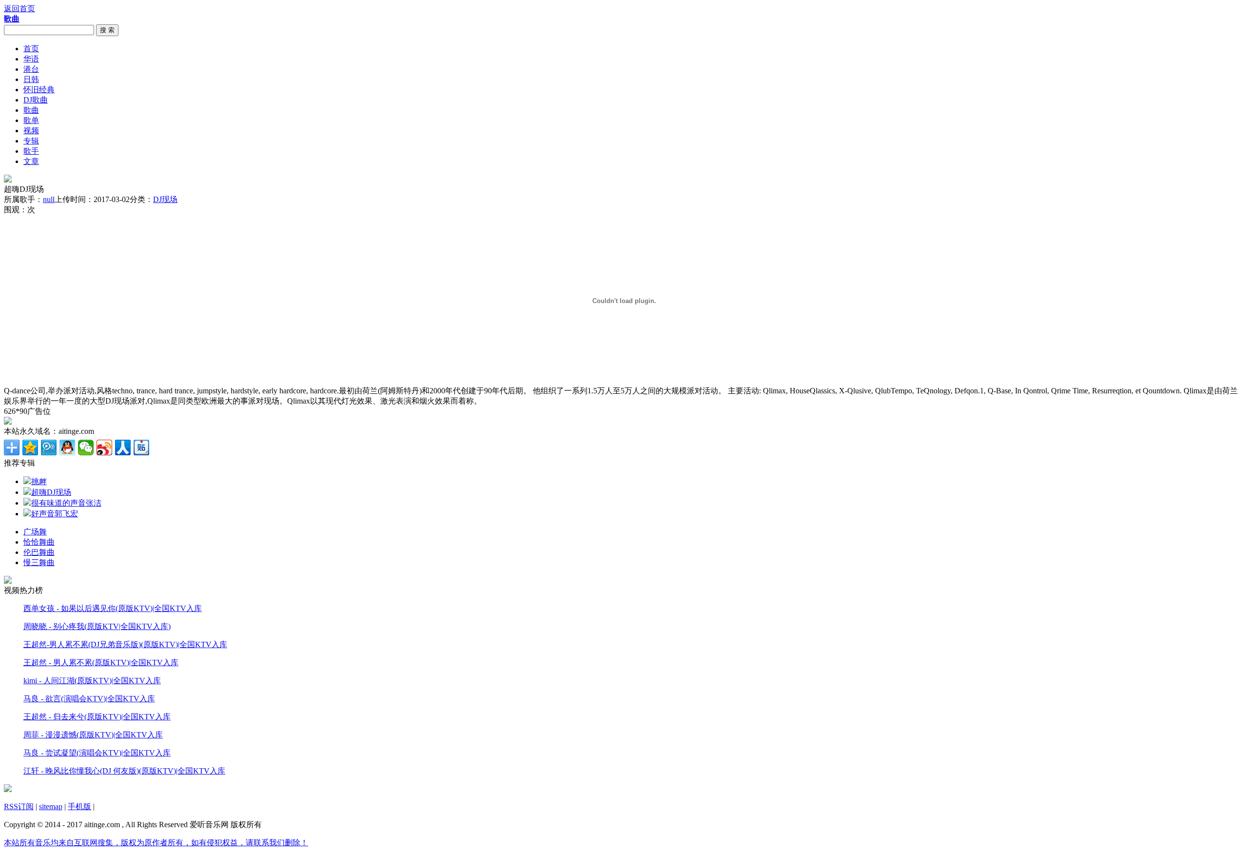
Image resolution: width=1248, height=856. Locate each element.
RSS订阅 (19, 806)
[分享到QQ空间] (30, 447)
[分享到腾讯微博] (49, 447)
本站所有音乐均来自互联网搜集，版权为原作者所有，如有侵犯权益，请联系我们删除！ (156, 842)
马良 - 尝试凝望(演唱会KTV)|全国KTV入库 (97, 753)
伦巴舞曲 (39, 552)
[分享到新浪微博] (104, 447)
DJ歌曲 (35, 100)
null (49, 199)
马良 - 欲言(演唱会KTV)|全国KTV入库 (89, 698)
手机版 (79, 806)
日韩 (31, 79)
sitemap (50, 806)
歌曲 (31, 110)
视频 (31, 130)
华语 (31, 59)
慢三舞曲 (39, 562)
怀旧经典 (39, 89)
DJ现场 (165, 199)
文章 (31, 161)
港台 (31, 69)
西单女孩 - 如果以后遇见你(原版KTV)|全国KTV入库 (112, 608)
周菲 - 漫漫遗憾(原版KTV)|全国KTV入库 (93, 735)
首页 (31, 48)
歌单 (31, 120)
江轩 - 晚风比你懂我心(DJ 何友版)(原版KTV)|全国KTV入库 (124, 771)
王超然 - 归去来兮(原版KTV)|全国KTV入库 (97, 717)
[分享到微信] (86, 447)
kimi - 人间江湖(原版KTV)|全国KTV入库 (92, 680)
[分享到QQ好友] (67, 447)
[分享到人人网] (123, 447)
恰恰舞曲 (39, 542)
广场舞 (35, 532)
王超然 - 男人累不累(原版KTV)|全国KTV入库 (100, 662)
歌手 (31, 151)
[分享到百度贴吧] (141, 447)
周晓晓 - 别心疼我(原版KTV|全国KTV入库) (97, 626)
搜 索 (107, 30)
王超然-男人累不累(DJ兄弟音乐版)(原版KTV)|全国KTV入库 (125, 644)
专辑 (31, 141)
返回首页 (19, 8)
